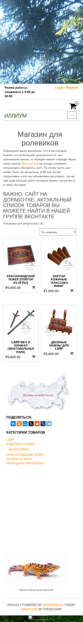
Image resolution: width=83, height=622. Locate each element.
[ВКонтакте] (13, 423)
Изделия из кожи (20, 444)
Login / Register (66, 87)
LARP (10, 439)
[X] (31, 423)
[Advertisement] (41, 41)
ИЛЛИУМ (15, 115)
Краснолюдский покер (25, 454)
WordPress (52, 605)
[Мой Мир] (25, 423)
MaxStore (29, 609)
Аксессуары (19, 449)
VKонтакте (28, 163)
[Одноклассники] (19, 423)
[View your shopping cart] (73, 107)
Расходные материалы (25, 463)
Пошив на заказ (19, 459)
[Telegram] (49, 423)
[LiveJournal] (43, 423)
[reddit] (37, 423)
